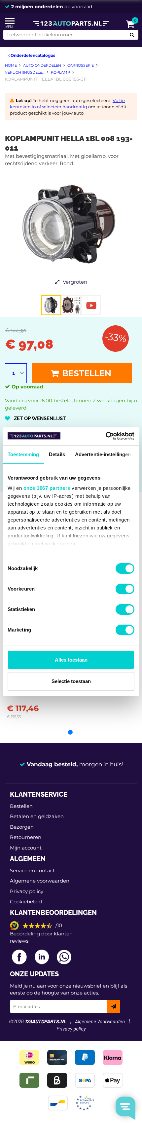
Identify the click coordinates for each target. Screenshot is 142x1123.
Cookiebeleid (26, 901)
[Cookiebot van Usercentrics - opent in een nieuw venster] (105, 436)
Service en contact (32, 870)
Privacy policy (26, 891)
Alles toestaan (71, 660)
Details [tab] (57, 454)
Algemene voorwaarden (39, 881)
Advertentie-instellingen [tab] (103, 454)
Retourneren (25, 837)
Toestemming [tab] (23, 454)
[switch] (125, 589)
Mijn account (26, 848)
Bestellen (85, 373)
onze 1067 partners (46, 488)
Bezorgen (22, 827)
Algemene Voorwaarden (100, 1021)
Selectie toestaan (71, 681)
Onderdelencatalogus (32, 55)
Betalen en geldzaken (37, 816)
